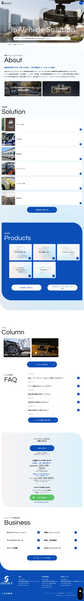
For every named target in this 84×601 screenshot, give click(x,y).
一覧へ (66, 38)
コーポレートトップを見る (42, 558)
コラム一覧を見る (42, 364)
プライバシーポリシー (69, 593)
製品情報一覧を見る (26, 288)
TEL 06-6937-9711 (47, 585)
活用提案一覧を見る (42, 210)
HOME (9, 44)
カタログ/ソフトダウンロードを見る (62, 287)
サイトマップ (46, 593)
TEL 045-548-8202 (66, 583)
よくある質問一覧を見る (43, 420)
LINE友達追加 (42, 498)
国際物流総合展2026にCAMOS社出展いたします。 (38, 38)
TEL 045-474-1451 (24, 583)
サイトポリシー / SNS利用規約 (57, 593)
